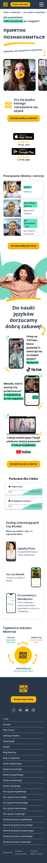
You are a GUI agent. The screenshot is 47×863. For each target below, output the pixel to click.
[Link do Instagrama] (33, 710)
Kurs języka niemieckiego (15, 808)
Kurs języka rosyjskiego (34, 12)
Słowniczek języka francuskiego (18, 825)
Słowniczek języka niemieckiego (18, 836)
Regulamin (8, 852)
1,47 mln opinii (23, 160)
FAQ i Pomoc (9, 730)
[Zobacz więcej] (41, 4)
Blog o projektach (11, 758)
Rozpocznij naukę (20, 4)
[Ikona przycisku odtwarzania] (21, 75)
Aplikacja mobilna (11, 735)
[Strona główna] (8, 105)
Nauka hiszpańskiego (13, 774)
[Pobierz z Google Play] (23, 151)
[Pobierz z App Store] (23, 136)
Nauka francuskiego (12, 769)
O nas (5, 718)
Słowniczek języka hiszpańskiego (18, 830)
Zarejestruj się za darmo (23, 463)
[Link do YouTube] (27, 710)
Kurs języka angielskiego (14, 791)
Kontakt (7, 724)
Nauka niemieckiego (12, 780)
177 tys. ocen (23, 145)
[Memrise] (6, 4)
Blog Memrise (9, 752)
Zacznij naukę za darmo (23, 118)
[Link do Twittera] (20, 710)
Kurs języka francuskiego (15, 797)
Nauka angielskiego (12, 763)
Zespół (6, 746)
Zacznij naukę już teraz (23, 245)
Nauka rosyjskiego (12, 12)
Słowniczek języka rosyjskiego (17, 841)
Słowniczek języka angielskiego (17, 819)
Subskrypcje (8, 741)
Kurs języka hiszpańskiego (15, 802)
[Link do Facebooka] (14, 710)
